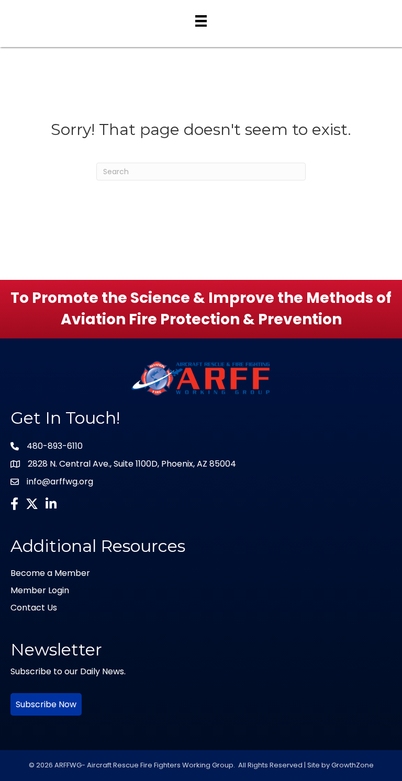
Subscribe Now (46, 704)
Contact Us (33, 608)
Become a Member (50, 573)
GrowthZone (352, 765)
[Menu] (201, 21)
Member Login (39, 590)
